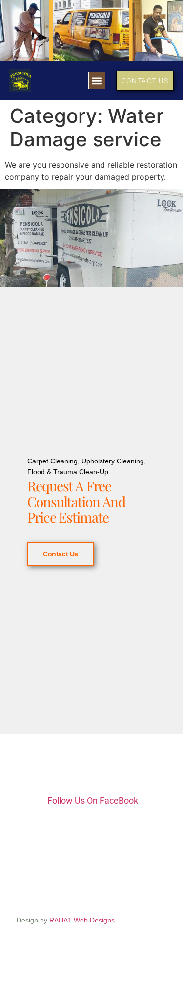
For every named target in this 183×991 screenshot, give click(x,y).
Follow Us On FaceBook (92, 800)
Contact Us (60, 554)
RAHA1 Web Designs (82, 920)
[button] (96, 80)
